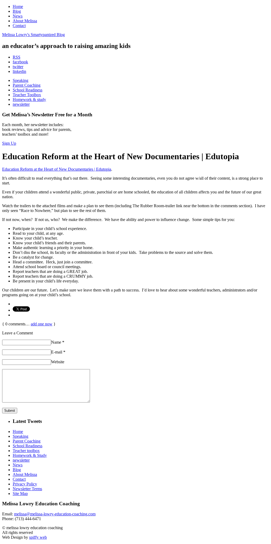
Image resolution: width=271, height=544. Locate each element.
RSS (16, 57)
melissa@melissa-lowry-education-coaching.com (55, 514)
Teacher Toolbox (27, 94)
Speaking (20, 80)
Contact (19, 25)
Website (57, 362)
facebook (20, 62)
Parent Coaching (26, 85)
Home (18, 6)
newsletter (21, 104)
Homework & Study (30, 455)
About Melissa (25, 21)
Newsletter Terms (27, 488)
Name (57, 342)
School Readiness (27, 90)
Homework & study (29, 99)
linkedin (19, 71)
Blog (17, 11)
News (17, 16)
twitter (18, 66)
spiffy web (38, 537)
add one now (41, 324)
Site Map (20, 493)
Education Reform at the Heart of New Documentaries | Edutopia (56, 169)
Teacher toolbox (26, 450)
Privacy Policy (25, 484)
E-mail (58, 352)
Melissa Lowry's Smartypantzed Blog (33, 34)
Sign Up (9, 143)
